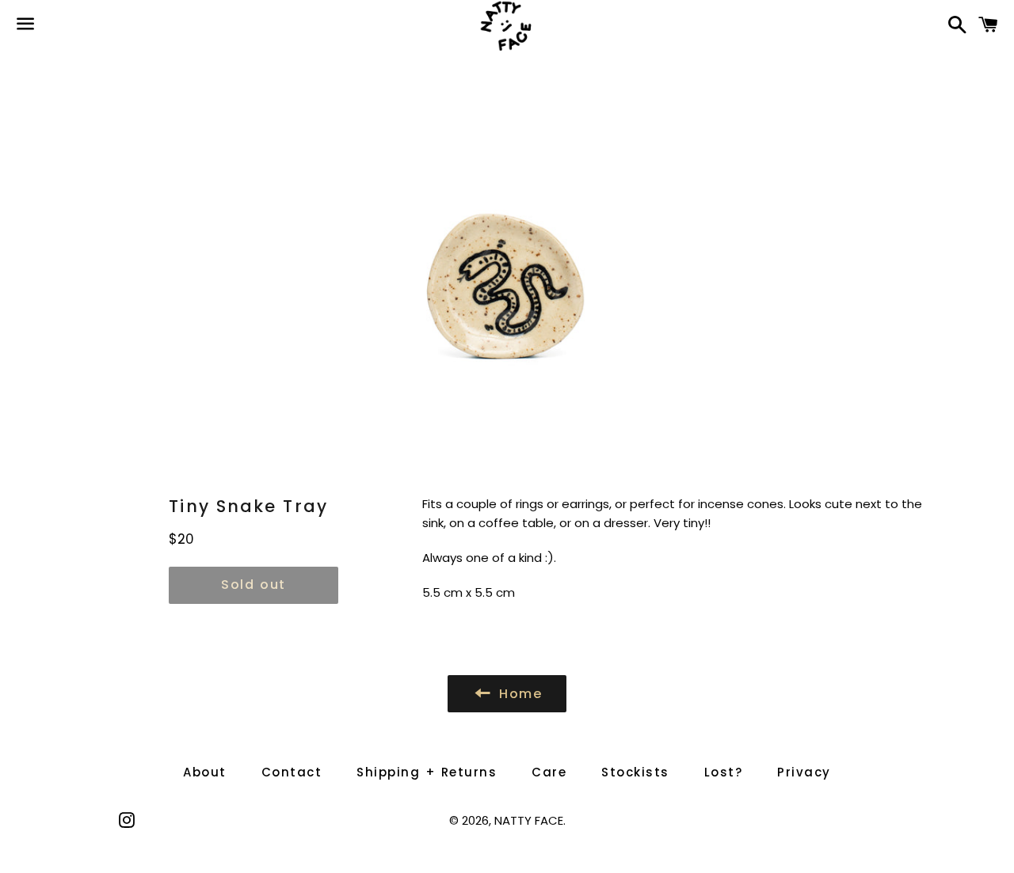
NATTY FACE (528, 820)
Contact (291, 772)
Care (549, 772)
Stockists (635, 772)
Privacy (804, 772)
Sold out (253, 584)
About (205, 772)
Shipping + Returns (426, 772)
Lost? (723, 772)
